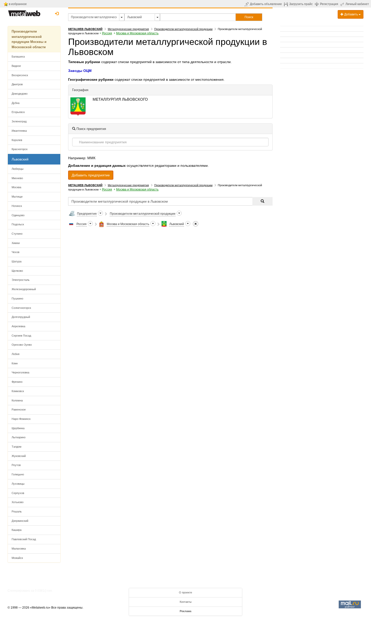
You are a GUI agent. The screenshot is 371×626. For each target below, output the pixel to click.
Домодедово (20, 93)
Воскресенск (20, 75)
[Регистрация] (317, 4)
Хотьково (17, 502)
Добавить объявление (266, 4)
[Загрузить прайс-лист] (286, 4)
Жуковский (19, 455)
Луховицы (18, 483)
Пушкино (17, 298)
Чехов (15, 252)
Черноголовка (20, 372)
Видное (16, 65)
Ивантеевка (19, 130)
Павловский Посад (24, 539)
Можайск (17, 557)
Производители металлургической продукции (183, 29)
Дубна (15, 102)
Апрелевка (18, 326)
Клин (15, 363)
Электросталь (21, 279)
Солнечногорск (21, 307)
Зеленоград (19, 121)
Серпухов (18, 493)
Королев (17, 140)
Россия (107, 33)
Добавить (351, 14)
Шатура (16, 261)
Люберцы (17, 168)
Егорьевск (18, 112)
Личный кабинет (357, 4)
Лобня (15, 354)
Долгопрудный (21, 316)
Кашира (16, 529)
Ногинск (17, 205)
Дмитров (17, 84)
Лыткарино (18, 437)
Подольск (18, 224)
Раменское (19, 409)
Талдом (16, 446)
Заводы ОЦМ (80, 71)
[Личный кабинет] (343, 4)
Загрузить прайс (301, 4)
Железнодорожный (24, 289)
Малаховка (19, 548)
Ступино (17, 233)
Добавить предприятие (91, 175)
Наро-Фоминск (21, 418)
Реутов (16, 465)
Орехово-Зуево (22, 344)
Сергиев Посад (21, 335)
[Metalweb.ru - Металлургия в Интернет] (24, 12)
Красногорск (20, 149)
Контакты (186, 601)
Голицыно (18, 474)
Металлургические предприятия (128, 29)
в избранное (18, 4)
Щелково (17, 270)
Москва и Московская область (137, 33)
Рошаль (17, 511)
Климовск (18, 391)
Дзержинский (20, 520)
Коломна (17, 400)
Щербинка (18, 428)
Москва (16, 187)
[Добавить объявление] (247, 4)
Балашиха (18, 56)
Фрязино (17, 381)
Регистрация (329, 4)
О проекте (185, 592)
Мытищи (17, 196)
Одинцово (18, 215)
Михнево (17, 178)
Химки (16, 242)
